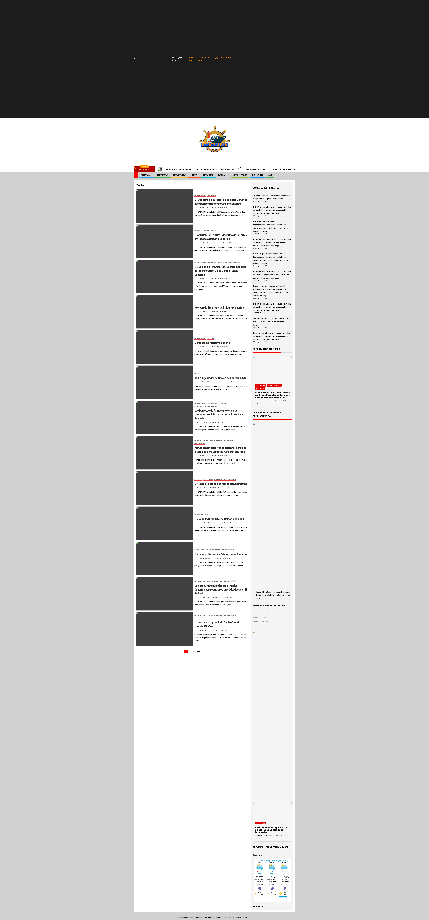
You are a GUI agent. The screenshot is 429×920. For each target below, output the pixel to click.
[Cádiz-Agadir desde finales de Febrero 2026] (164, 382)
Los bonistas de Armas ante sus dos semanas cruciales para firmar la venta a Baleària (218, 414)
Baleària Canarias (200, 195)
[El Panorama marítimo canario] (164, 347)
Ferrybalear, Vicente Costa (218, 207)
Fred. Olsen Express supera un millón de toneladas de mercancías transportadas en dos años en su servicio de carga (272, 210)
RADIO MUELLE (257, 175)
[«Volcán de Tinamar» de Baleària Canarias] (164, 312)
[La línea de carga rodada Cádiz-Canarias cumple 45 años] (164, 629)
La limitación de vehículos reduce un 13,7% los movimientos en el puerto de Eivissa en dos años (199, 169)
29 (230, 311)
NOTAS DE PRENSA (240, 175)
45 (229, 422)
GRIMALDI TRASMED (274, 385)
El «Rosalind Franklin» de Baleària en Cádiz (219, 519)
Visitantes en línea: (260, 613)
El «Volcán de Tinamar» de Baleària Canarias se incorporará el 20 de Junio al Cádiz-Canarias (220, 270)
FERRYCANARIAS (179, 175)
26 (230, 243)
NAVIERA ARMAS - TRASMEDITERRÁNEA (229, 262)
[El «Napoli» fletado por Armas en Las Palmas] (164, 488)
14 (230, 278)
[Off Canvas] (135, 59)
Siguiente (196, 651)
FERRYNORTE (208, 175)
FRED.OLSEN (210, 338)
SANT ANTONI (260, 388)
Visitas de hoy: (258, 617)
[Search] (293, 175)
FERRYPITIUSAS (162, 175)
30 (230, 207)
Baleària (197, 403)
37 (230, 346)
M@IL (270, 175)
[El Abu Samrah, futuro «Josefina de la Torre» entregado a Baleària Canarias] (164, 241)
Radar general (258, 906)
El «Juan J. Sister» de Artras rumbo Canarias (220, 554)
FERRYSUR (194, 175)
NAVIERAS (222, 175)
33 (233, 558)
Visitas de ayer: (259, 622)
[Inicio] (136, 174)
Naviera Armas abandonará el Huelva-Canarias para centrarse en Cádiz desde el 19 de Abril (220, 589)
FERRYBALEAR (146, 175)
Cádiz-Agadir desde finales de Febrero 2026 (220, 378)
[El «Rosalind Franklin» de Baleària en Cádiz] (164, 523)
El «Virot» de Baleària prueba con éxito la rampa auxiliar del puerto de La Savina (273, 169)
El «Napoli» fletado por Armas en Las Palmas (220, 483)
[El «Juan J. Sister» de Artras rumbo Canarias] (164, 558)
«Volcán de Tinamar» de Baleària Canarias (219, 307)
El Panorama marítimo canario (212, 342)
